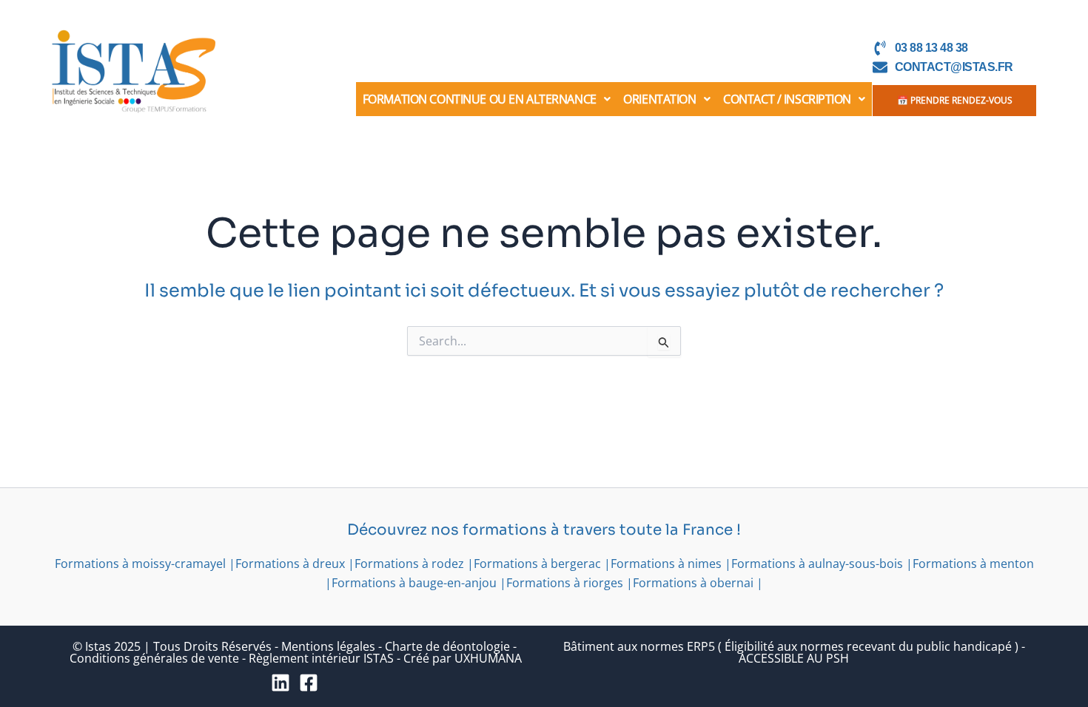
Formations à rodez (409, 563)
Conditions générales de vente (154, 658)
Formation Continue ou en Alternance (480, 99)
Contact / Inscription (787, 99)
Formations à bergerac (537, 563)
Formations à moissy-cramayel (140, 563)
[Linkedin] (280, 682)
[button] (486, 99)
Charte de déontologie (447, 646)
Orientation (659, 99)
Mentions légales (328, 646)
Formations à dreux (290, 563)
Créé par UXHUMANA (462, 658)
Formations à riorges (564, 583)
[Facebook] (308, 682)
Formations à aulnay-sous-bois (817, 563)
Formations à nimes (666, 563)
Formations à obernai (693, 583)
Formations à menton (973, 563)
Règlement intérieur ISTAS (321, 658)
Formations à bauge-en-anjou (414, 583)
